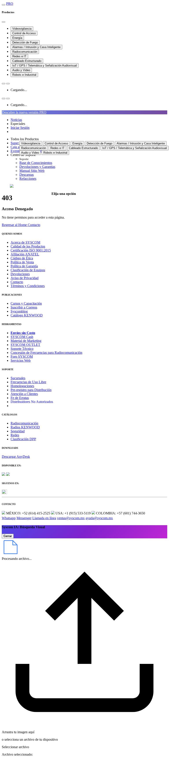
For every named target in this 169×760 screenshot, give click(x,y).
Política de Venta (22, 262)
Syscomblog (19, 311)
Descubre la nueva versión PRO (24, 112)
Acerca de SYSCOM (25, 242)
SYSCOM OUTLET (25, 345)
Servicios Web (21, 360)
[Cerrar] (3, 22)
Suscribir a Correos (24, 307)
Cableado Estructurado (26, 61)
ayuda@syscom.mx (99, 518)
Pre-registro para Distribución (31, 390)
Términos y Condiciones (28, 286)
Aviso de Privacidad (25, 278)
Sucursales (18, 378)
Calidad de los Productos (28, 246)
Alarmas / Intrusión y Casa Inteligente (36, 47)
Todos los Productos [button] (25, 139)
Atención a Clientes (24, 394)
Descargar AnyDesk (16, 456)
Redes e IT (19, 56)
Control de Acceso (24, 33)
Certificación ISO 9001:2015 (31, 250)
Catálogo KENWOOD (27, 315)
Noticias (16, 120)
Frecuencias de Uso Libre (28, 382)
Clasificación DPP (23, 439)
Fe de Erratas (20, 398)
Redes (15, 435)
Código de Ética (22, 258)
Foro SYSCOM (22, 356)
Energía (17, 38)
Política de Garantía (24, 266)
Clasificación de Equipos (28, 270)
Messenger (24, 518)
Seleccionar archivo (15, 747)
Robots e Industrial (24, 74)
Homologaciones (22, 386)
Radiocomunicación (24, 51)
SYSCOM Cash (22, 337)
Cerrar (8, 536)
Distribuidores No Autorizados (32, 402)
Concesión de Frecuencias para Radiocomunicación (46, 352)
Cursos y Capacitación (26, 303)
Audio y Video (21, 70)
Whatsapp (9, 518)
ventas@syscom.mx (71, 518)
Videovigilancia (21, 28)
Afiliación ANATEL (25, 254)
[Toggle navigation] (3, 4)
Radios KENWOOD (25, 427)
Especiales (18, 124)
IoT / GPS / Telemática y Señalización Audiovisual (44, 65)
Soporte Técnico (22, 348)
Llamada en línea (44, 518)
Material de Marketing (26, 341)
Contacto (17, 282)
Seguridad (18, 431)
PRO (9, 3)
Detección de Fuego (25, 42)
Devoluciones (20, 274)
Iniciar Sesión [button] (20, 127)
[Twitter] (4, 493)
